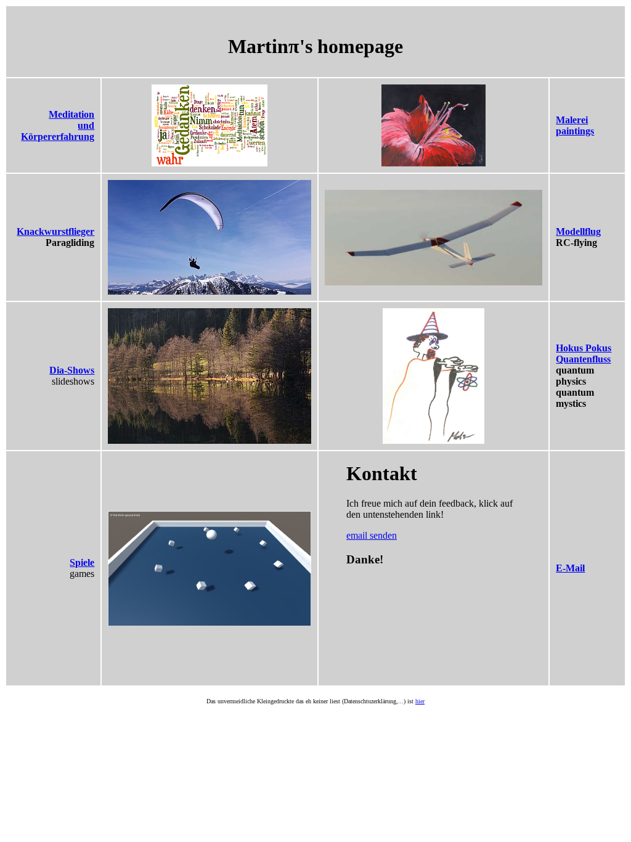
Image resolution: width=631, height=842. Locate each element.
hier (420, 701)
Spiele (82, 562)
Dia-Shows (71, 370)
